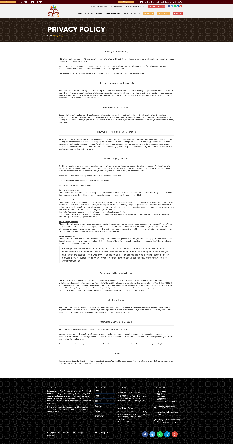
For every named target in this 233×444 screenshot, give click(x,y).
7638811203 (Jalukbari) (166, 401)
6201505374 (162, 396)
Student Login (148, 13)
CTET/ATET (99, 416)
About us (89, 14)
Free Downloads (113, 14)
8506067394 (118, 6)
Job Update (126, 2)
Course (99, 14)
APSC (97, 396)
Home (80, 14)
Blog (126, 14)
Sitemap (110, 432)
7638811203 (131, 421)
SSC (96, 401)
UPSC (97, 391)
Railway (98, 411)
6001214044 (108, 6)
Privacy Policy (100, 432)
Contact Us (135, 14)
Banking (98, 406)
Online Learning (163, 13)
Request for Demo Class (156, 6)
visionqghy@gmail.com (136, 6)
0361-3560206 (98, 6)
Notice (8, 2)
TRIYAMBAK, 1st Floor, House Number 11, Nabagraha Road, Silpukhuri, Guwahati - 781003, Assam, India (133, 398)
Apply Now (177, 13)
